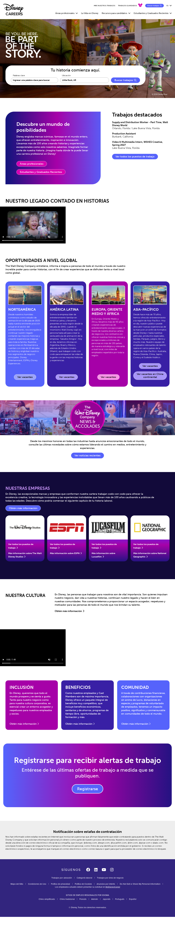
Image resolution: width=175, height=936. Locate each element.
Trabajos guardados (127, 6)
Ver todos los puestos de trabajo (135, 156)
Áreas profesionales (31, 163)
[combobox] (84, 80)
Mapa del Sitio (17, 883)
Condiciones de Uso (37, 883)
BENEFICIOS (78, 687)
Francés (82, 899)
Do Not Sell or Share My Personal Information (140, 884)
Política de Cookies (83, 883)
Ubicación (66, 75)
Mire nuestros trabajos (104, 6)
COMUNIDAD (135, 687)
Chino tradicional (67, 899)
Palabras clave (19, 75)
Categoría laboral (84, 877)
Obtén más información (25, 509)
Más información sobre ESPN (65, 553)
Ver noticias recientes (87, 455)
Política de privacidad (60, 883)
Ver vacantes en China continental (150, 376)
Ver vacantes (26, 378)
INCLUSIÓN (21, 687)
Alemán (94, 899)
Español (132, 899)
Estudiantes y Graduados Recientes (41, 172)
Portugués (119, 899)
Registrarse (87, 788)
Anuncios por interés (106, 883)
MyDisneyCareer (113, 886)
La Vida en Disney (89, 13)
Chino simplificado (47, 899)
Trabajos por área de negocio (110, 877)
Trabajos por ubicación (61, 877)
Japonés (106, 899)
